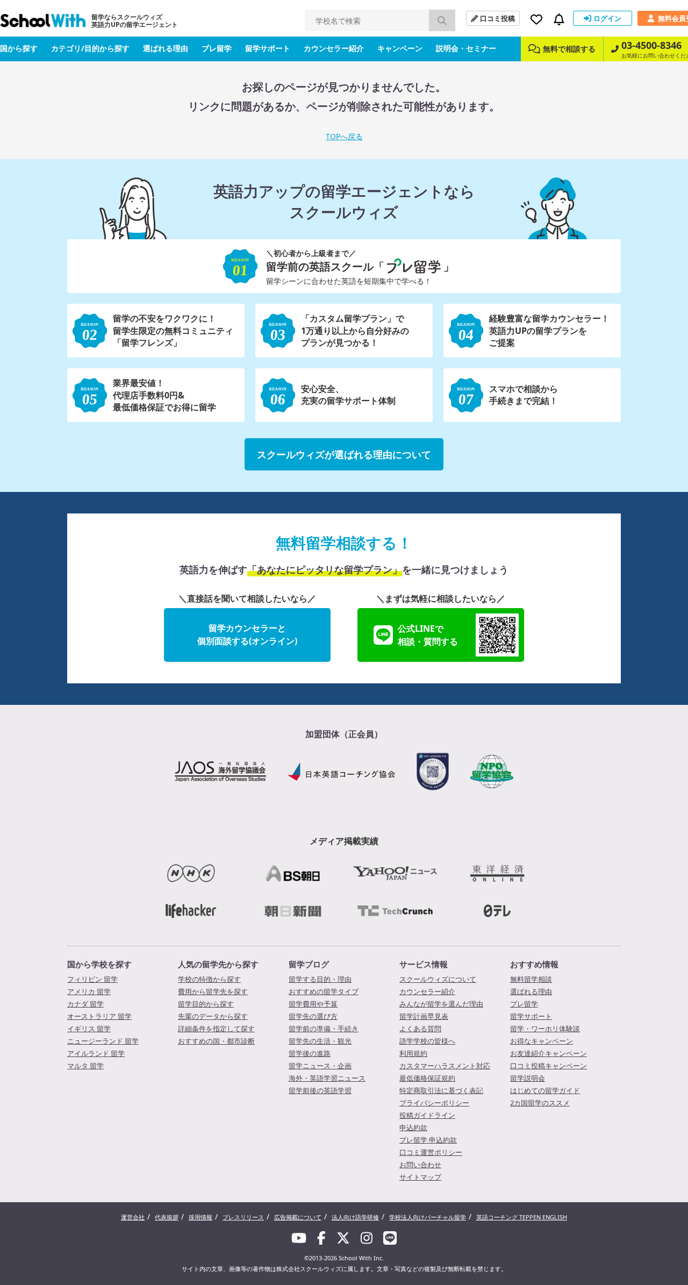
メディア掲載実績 (344, 841)
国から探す (19, 48)
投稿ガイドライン (427, 1115)
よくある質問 (420, 1028)
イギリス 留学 (89, 1028)
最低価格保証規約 (427, 1078)
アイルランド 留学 (96, 1053)
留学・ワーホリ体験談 (545, 1028)
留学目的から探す (206, 1004)
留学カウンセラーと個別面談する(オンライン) (247, 634)
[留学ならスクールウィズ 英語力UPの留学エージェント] (43, 23)
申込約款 (413, 1127)
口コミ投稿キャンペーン (548, 1065)
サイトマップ (420, 1177)
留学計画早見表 (423, 1016)
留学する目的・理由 (320, 979)
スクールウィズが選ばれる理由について (344, 454)
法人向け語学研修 (355, 1217)
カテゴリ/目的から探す (90, 48)
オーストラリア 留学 (99, 1016)
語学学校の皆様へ (427, 1041)
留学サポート (267, 48)
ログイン (607, 18)
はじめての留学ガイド (545, 1090)
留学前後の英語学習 (320, 1090)
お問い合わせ (420, 1164)
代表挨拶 (166, 1217)
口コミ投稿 (497, 18)
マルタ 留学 (85, 1065)
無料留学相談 (531, 979)
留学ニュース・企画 (320, 1065)
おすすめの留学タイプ (324, 991)
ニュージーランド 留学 (103, 1041)
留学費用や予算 (313, 1004)
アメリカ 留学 (89, 991)
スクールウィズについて (437, 979)
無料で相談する (569, 49)
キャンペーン (399, 48)
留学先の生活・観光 (320, 1041)
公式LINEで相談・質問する (428, 635)
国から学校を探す (99, 964)
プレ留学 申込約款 (428, 1140)
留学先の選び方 (313, 1016)
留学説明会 (527, 1078)
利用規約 (413, 1053)
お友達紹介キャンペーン (548, 1053)
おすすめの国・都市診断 (216, 1041)
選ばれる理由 (165, 48)
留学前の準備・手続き (324, 1028)
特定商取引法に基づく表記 (441, 1090)
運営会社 (133, 1217)
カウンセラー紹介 (334, 48)
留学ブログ (309, 964)
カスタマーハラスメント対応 (444, 1065)
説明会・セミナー (466, 48)
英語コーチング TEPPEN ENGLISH (521, 1217)
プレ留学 (217, 48)
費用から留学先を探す (213, 991)
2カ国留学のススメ (540, 1103)
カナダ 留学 (85, 1004)
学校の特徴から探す (209, 979)
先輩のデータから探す (213, 1016)
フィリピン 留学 (92, 979)
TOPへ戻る (344, 136)
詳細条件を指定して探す (216, 1028)
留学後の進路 (310, 1053)
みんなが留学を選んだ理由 (441, 1004)
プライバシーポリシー (434, 1103)
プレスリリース (243, 1217)
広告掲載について (297, 1217)
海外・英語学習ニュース (327, 1078)
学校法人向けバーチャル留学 (427, 1217)
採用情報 (200, 1217)
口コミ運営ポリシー (430, 1152)
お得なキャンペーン (541, 1041)
